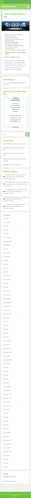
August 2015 (6, 409)
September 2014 (7, 451)
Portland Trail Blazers (11, 47)
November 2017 (7, 306)
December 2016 (7, 348)
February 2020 (6, 252)
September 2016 (7, 360)
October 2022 (6, 222)
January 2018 (6, 298)
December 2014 (7, 440)
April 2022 (5, 233)
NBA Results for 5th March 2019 (15, 53)
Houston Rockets (10, 39)
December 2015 (7, 394)
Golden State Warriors (11, 37)
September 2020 (7, 241)
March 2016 (6, 382)
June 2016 (5, 371)
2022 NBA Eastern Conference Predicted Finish (13, 154)
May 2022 (5, 230)
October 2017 (6, 310)
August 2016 (6, 363)
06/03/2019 (8, 57)
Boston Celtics (10, 34)
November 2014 (7, 444)
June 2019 (5, 264)
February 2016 (6, 386)
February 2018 (6, 294)
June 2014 (5, 463)
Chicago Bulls (19, 34)
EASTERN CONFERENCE (10, 36)
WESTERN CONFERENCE (10, 50)
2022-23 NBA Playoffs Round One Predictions (14, 144)
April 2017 (5, 333)
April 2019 (5, 272)
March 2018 (6, 291)
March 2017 (6, 337)
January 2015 (6, 436)
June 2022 (5, 226)
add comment (22, 50)
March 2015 (6, 428)
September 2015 (7, 405)
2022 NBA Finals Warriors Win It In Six (12, 164)
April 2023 (5, 218)
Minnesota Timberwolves (12, 42)
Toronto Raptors (10, 48)
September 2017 (7, 314)
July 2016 (5, 367)
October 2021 (6, 237)
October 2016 (6, 356)
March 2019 (6, 275)
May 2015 (5, 421)
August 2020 (6, 245)
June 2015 (5, 417)
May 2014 (5, 467)
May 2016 (5, 375)
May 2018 (5, 283)
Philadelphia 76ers (19, 45)
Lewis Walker (16, 57)
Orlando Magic (9, 45)
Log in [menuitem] (2, 2)
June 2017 (5, 325)
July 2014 (5, 459)
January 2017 (6, 344)
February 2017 (6, 340)
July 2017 (5, 321)
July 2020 (5, 249)
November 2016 (7, 352)
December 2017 (7, 302)
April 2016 (5, 379)
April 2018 (5, 287)
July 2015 (5, 413)
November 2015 (7, 398)
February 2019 (6, 279)
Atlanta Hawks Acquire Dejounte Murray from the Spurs (14, 159)
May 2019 (5, 268)
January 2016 (6, 390)
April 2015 (5, 425)
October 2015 (6, 402)
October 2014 (6, 448)
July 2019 (5, 260)
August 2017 (6, 317)
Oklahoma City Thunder (11, 43)
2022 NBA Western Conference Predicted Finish (13, 148)
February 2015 (6, 432)
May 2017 (5, 329)
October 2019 (6, 256)
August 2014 (6, 455)
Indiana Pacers (19, 39)
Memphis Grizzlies (9, 40)
